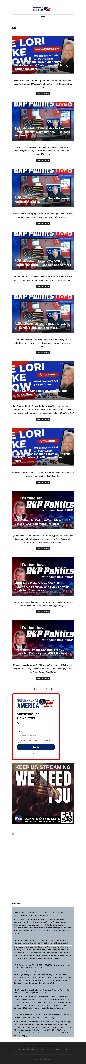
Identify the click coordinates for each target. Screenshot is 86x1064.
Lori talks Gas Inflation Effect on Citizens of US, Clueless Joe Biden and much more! (42, 457)
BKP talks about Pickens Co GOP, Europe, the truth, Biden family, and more (42, 263)
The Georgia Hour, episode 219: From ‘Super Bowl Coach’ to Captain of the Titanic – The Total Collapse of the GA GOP (42, 991)
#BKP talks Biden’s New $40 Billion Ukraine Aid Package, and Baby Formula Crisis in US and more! (41, 587)
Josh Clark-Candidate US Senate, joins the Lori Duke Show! (40, 392)
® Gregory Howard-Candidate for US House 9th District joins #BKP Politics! (40, 651)
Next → (53, 689)
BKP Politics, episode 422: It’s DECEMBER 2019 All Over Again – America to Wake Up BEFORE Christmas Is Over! (42, 966)
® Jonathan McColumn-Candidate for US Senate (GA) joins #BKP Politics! (42, 522)
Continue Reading (43, 94)
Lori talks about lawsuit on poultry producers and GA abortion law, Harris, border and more (41, 65)
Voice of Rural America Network (43, 1046)
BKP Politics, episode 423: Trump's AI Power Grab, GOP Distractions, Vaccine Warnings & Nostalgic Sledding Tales (40, 914)
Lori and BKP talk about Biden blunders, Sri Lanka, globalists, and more (42, 326)
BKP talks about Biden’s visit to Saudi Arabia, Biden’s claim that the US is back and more (42, 132)
